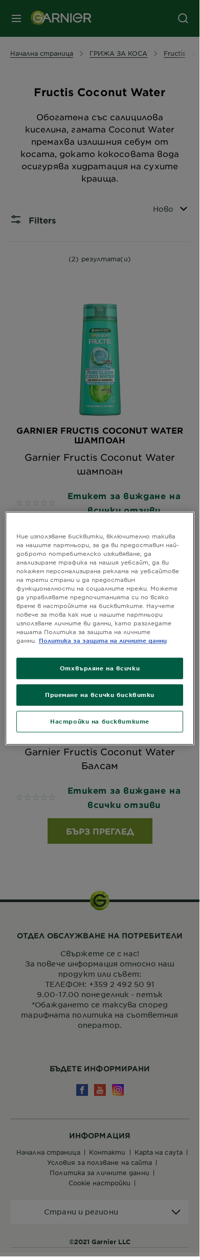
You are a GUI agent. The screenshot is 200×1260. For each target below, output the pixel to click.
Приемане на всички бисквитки (99, 694)
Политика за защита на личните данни (103, 640)
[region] (100, 628)
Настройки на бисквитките (99, 721)
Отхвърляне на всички (100, 668)
